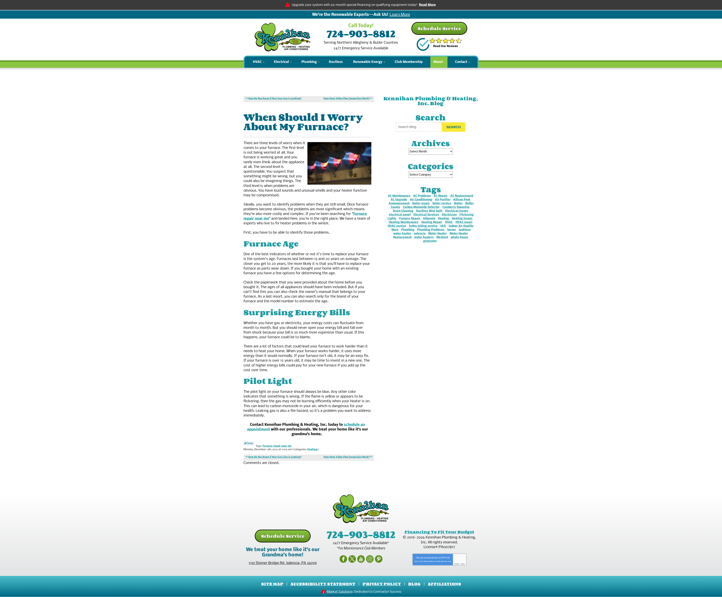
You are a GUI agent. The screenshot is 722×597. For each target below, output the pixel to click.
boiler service (441, 203)
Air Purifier (442, 199)
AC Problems (422, 195)
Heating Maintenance (404, 222)
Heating (312, 449)
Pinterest (378, 559)
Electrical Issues (456, 210)
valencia (419, 233)
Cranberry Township (455, 207)
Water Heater (437, 233)
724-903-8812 (361, 33)
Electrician (449, 214)
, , (283, 563)
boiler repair (421, 203)
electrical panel (400, 214)
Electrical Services (426, 214)
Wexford (442, 237)
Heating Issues (462, 218)
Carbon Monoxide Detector (421, 207)
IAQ (443, 226)
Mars (394, 229)
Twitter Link (248, 443)
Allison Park (461, 199)
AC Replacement (461, 195)
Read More (427, 5)
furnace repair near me (277, 446)
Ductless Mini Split (429, 210)
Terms (463, 564)
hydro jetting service (423, 226)
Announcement (399, 203)
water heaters (424, 237)
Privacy (456, 564)
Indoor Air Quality (461, 226)
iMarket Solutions (339, 592)
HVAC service (397, 226)
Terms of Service (442, 561)
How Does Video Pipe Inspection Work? (346, 98)
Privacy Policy (428, 561)
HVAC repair (464, 222)
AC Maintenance (399, 195)
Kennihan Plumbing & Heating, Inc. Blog (430, 100)
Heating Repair (431, 222)
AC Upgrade (399, 199)
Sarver (451, 229)
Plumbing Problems (430, 229)
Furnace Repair (409, 218)
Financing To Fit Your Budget (439, 532)
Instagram (370, 559)
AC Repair (440, 195)
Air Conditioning (421, 199)
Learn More (400, 15)
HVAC (449, 222)
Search (453, 127)
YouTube (361, 559)
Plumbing (407, 229)
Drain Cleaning (403, 210)
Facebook (343, 559)
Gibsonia (429, 218)
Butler (458, 203)
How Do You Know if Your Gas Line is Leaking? (274, 98)
